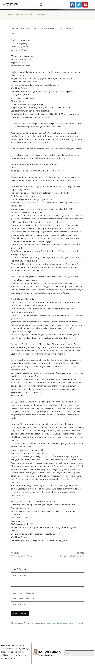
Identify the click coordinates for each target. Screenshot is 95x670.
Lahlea (13, 34)
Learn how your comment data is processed (65, 623)
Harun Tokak (18, 28)
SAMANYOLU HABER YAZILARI (32, 14)
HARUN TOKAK (13, 14)
